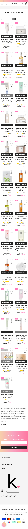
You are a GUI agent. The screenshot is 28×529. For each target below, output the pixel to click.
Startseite (3, 7)
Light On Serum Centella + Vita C (7, 337)
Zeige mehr (3, 424)
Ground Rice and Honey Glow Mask (21, 130)
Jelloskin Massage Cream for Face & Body (7, 397)
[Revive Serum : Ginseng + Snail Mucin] (7, 265)
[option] (14, 1)
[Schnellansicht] (11, 27)
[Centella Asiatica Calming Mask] (7, 176)
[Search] (6, 4)
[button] (13, 19)
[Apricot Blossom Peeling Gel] (7, 235)
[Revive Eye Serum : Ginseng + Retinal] (7, 58)
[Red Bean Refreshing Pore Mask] (21, 147)
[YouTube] (14, 496)
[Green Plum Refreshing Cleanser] (21, 87)
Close (26, 1)
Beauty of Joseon (9, 7)
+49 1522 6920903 (13, 490)
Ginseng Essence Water (21, 190)
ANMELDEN (14, 447)
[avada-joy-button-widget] (4, 524)
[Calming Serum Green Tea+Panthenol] (7, 206)
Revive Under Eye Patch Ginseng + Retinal (21, 367)
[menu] (2, 4)
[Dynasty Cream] (21, 28)
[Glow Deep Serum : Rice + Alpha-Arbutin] (7, 147)
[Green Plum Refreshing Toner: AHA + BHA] (7, 294)
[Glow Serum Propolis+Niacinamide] (21, 58)
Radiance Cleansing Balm (21, 278)
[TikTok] (10, 496)
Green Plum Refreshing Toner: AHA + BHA (7, 308)
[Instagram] (6, 496)
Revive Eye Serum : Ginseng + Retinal (7, 71)
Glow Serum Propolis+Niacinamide (21, 71)
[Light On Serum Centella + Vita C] (7, 324)
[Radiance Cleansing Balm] (21, 265)
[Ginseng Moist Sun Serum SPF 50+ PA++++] (21, 324)
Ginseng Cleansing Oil (21, 219)
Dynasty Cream (21, 41)
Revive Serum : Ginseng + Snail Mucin (7, 278)
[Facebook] (2, 496)
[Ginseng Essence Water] (21, 176)
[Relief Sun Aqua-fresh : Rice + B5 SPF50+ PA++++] (7, 87)
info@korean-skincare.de (13, 491)
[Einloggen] (22, 4)
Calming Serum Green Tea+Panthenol (7, 219)
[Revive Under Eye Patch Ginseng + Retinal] (21, 354)
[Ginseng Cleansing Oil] (21, 206)
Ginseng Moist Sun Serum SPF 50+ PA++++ (20, 337)
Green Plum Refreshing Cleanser (21, 101)
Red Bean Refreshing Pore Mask (21, 160)
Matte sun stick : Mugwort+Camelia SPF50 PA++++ (21, 249)
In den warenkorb (7, 36)
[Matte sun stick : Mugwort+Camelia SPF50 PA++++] (21, 235)
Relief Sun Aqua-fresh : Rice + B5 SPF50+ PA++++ (7, 101)
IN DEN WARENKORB (21, 36)
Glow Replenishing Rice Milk (7, 130)
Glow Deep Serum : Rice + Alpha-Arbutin (7, 160)
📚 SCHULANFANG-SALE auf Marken (14, 1)
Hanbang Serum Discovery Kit (7, 367)
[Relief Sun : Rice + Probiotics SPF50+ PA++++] (7, 28)
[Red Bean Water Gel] (21, 294)
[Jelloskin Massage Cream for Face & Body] (7, 383)
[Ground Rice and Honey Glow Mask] (21, 117)
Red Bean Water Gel (21, 307)
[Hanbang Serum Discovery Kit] (7, 354)
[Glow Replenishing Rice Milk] (7, 117)
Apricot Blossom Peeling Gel (7, 249)
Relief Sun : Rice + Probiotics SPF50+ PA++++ (7, 42)
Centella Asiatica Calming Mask (7, 190)
